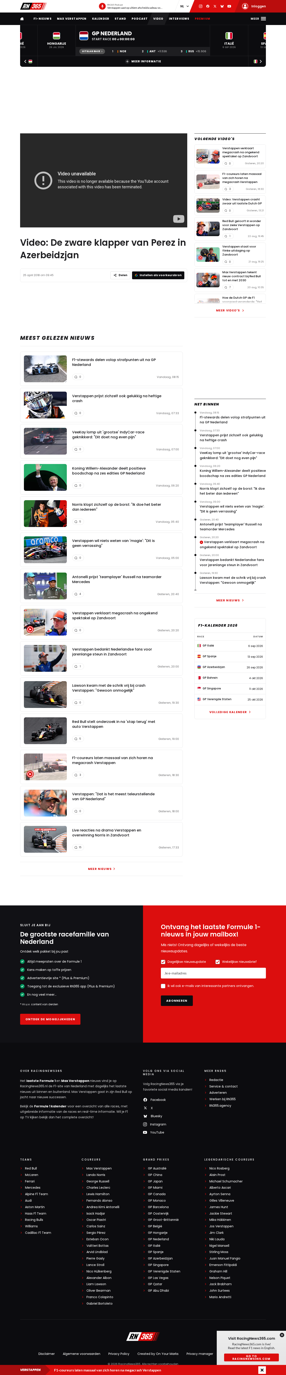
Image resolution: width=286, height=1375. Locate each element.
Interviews (179, 19)
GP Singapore (158, 1265)
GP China (155, 1175)
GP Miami (155, 1188)
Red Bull (31, 1168)
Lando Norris (95, 1175)
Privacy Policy (118, 1354)
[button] (56, 40)
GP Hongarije (158, 1233)
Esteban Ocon (97, 1239)
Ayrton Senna (219, 1194)
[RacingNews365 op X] (215, 6)
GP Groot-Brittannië (163, 1220)
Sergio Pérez (95, 1233)
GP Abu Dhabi (158, 1291)
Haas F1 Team (35, 1213)
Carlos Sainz (95, 1226)
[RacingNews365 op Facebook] (207, 6)
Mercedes (32, 1188)
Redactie (216, 1080)
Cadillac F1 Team (38, 1233)
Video (158, 19)
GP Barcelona (158, 1207)
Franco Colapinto (99, 1297)
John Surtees (219, 1291)
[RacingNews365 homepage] (22, 19)
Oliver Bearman (98, 1291)
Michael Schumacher (226, 1181)
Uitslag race (91, 51)
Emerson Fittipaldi (223, 1265)
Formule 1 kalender (50, 1106)
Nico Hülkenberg (98, 1271)
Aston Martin (35, 1207)
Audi (28, 1201)
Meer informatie (146, 61)
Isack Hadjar (95, 1213)
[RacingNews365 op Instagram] (200, 6)
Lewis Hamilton (97, 1194)
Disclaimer (46, 1354)
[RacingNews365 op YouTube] (229, 6)
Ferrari (30, 1181)
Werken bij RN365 (222, 1099)
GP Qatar (155, 1284)
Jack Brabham (220, 1284)
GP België (155, 1226)
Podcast (140, 19)
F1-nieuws (43, 19)
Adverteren (218, 1093)
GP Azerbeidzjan (160, 1258)
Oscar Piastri (96, 1220)
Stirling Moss (218, 1252)
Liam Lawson (96, 1284)
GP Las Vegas (158, 1278)
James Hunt (218, 1207)
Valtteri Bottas (97, 1246)
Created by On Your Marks (158, 1354)
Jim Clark (216, 1233)
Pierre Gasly (95, 1258)
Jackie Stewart (220, 1213)
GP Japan (155, 1181)
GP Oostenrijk (158, 1213)
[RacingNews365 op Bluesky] (222, 6)
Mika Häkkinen (220, 1220)
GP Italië (154, 1246)
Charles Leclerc (98, 1188)
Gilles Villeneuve (221, 1201)
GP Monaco (157, 1201)
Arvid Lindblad (97, 1252)
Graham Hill (218, 1271)
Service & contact (223, 1086)
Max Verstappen (72, 19)
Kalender (100, 19)
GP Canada (157, 1194)
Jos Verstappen (221, 1226)
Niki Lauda (217, 1239)
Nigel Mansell (219, 1246)
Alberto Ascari (220, 1188)
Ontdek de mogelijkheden (50, 1019)
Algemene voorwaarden (81, 1354)
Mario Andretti (220, 1297)
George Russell (97, 1181)
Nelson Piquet (219, 1278)
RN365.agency (220, 1106)
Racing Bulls (34, 1220)
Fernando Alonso (99, 1201)
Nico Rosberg (219, 1168)
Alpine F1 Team (36, 1194)
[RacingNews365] (33, 6)
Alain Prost (217, 1175)
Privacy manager (200, 1354)
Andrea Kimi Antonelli (102, 1207)
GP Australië (157, 1168)
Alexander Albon (98, 1278)
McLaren (31, 1175)
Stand (120, 19)
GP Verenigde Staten (164, 1271)
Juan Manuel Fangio (224, 1258)
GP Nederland (158, 1239)
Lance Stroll (95, 1265)
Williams (31, 1226)
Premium (202, 19)
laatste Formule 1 (41, 1081)
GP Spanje (156, 1252)
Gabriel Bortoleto (99, 1304)
